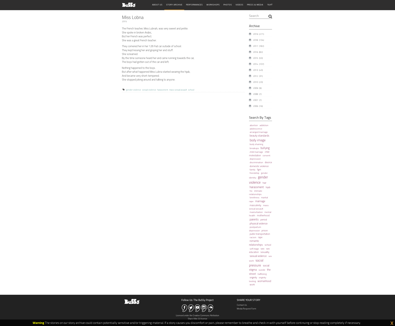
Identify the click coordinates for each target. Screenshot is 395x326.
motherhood (263, 215)
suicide (262, 270)
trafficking (262, 274)
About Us (157, 4)
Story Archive (174, 4)
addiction (264, 125)
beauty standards (259, 135)
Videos (239, 4)
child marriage (257, 152)
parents (254, 219)
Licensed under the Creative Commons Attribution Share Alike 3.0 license (197, 317)
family (253, 169)
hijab (268, 187)
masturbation (256, 212)
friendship (255, 173)
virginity (254, 277)
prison (265, 230)
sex (263, 248)
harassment (162, 90)
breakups (254, 148)
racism (253, 237)
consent (266, 155)
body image (258, 140)
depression (255, 159)
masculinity (256, 205)
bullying (265, 148)
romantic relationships (256, 242)
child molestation (259, 154)
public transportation (260, 234)
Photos (227, 4)
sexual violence (149, 90)
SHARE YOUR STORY (248, 300)
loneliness (255, 197)
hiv (251, 191)
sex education (259, 250)
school (191, 90)
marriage (260, 201)
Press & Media (255, 4)
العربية (269, 4)
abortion (254, 125)
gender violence (133, 90)
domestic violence (259, 166)
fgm (259, 169)
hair (264, 182)
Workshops (213, 4)
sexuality (264, 252)
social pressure (256, 262)
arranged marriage (259, 132)
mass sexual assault (178, 90)
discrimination (257, 162)
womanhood (264, 281)
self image (254, 249)
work (252, 284)
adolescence (256, 129)
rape (260, 237)
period (263, 219)
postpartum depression (255, 228)
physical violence (259, 223)
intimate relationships (255, 192)
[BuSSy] (129, 3)
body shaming (256, 144)
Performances (194, 4)
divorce (268, 162)
